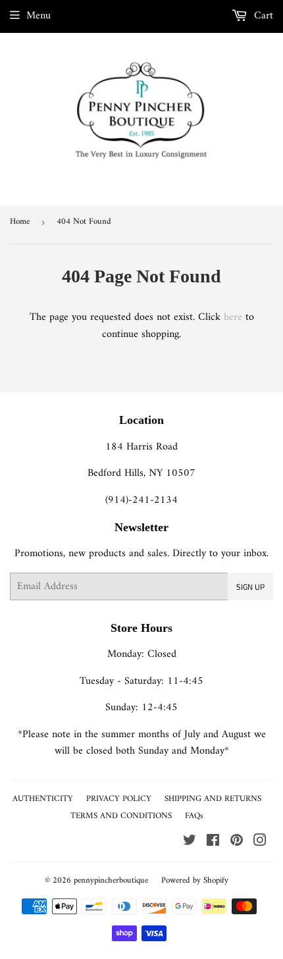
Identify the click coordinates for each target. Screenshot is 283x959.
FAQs (194, 815)
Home (20, 221)
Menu (38, 16)
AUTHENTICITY (43, 798)
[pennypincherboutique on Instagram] (260, 842)
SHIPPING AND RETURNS (213, 798)
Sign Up (250, 587)
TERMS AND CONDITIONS (121, 815)
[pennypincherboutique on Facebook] (213, 842)
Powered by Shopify (194, 880)
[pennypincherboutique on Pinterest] (237, 842)
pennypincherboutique (111, 880)
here (233, 317)
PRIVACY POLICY (118, 798)
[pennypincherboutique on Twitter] (189, 842)
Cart (262, 16)
